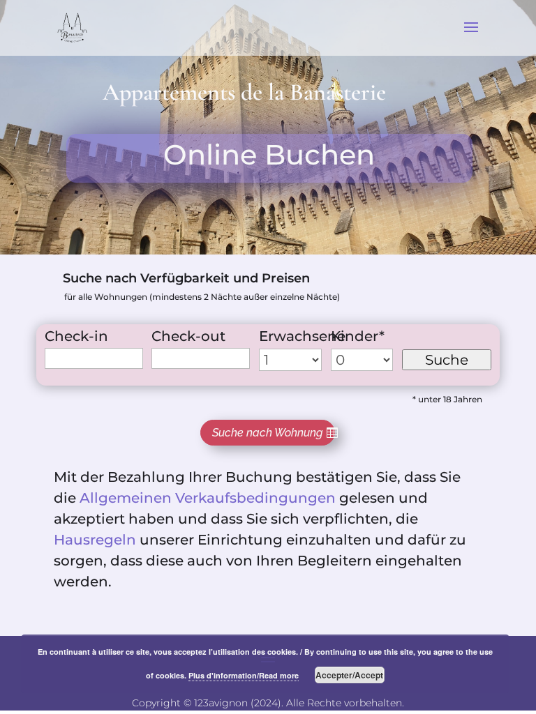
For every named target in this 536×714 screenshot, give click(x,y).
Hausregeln (95, 539)
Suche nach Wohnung (267, 432)
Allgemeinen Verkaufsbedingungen (208, 497)
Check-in (76, 336)
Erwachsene (302, 336)
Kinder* (358, 336)
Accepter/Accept (349, 675)
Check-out (188, 336)
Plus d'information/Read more (243, 675)
